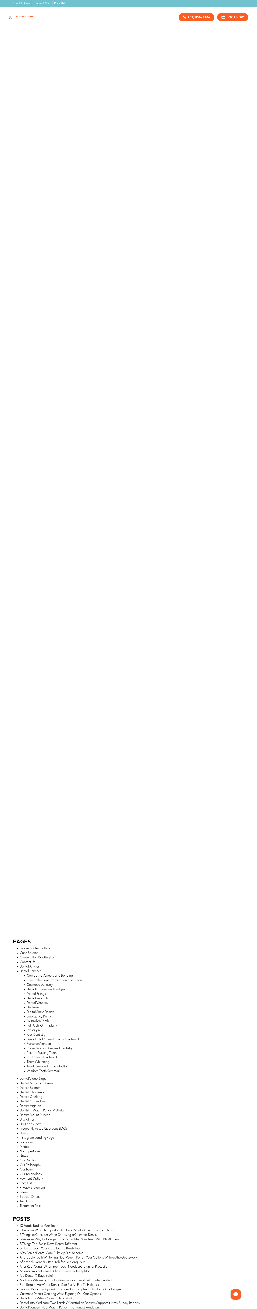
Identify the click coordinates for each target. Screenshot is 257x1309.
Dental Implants (37, 998)
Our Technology (31, 1174)
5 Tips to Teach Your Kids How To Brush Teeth (51, 1248)
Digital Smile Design (40, 1012)
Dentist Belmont (31, 1087)
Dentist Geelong (31, 1097)
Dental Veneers (37, 1003)
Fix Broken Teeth (38, 1021)
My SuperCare (30, 1151)
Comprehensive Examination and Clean (54, 980)
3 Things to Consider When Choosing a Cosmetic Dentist (59, 1235)
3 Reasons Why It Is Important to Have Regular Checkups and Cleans (67, 1230)
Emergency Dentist (39, 1016)
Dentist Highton (30, 1106)
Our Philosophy (30, 1165)
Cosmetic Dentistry (40, 984)
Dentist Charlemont (33, 1092)
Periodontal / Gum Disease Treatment (53, 1039)
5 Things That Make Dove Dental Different (48, 1244)
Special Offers (21, 3)
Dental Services (30, 971)
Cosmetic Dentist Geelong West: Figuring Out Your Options (60, 1294)
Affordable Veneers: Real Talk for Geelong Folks (52, 1262)
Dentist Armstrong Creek (36, 1083)
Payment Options (32, 1178)
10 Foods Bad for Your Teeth (39, 1225)
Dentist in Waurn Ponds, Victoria (42, 1110)
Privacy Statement (32, 1187)
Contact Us (104, 20)
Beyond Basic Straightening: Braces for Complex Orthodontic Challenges (70, 1289)
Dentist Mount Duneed (35, 1115)
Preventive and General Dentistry (50, 1048)
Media (24, 1146)
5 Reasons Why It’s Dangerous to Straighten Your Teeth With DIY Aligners (69, 1239)
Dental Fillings (36, 993)
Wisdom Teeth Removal (43, 1071)
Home (51, 14)
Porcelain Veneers (39, 1043)
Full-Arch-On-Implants (42, 1025)
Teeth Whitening (38, 1062)
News (24, 1156)
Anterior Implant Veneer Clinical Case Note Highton (55, 1271)
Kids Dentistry (36, 1034)
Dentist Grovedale (32, 1101)
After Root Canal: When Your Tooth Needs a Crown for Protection (64, 1266)
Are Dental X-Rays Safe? (36, 1275)
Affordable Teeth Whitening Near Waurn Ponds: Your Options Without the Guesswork (78, 1257)
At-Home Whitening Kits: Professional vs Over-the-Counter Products (67, 1280)
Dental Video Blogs (33, 1078)
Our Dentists (28, 1160)
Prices (93, 14)
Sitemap (25, 1192)
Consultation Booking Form (38, 957)
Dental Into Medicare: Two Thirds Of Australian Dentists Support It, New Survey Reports (80, 1303)
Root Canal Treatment (42, 1057)
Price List (59, 3)
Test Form (26, 1201)
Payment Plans (42, 3)
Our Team (27, 1169)
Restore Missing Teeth (42, 1053)
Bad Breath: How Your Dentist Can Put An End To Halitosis (59, 1284)
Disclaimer (27, 1119)
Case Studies (29, 953)
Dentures (33, 1007)
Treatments (70, 14)
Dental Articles (30, 966)
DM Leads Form (30, 1124)
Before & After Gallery (35, 948)
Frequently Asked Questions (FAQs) (44, 1128)
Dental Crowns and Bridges (46, 989)
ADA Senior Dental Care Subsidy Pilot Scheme (51, 1253)
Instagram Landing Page (37, 1137)
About (152, 14)
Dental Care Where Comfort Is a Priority (47, 1298)
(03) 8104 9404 (199, 17)
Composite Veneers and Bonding (50, 975)
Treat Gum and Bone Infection (48, 1066)
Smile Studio (117, 14)
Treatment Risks (30, 1206)
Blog (135, 14)
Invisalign (33, 1030)
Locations (26, 1142)
